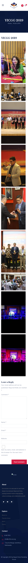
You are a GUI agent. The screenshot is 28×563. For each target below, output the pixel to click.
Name (3, 422)
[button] (25, 5)
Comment (5, 394)
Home (10, 23)
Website (4, 438)
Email (3, 430)
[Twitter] (3, 501)
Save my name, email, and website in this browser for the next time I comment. (13, 452)
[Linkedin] (11, 501)
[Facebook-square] (7, 501)
